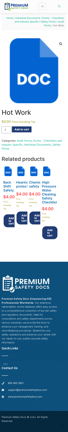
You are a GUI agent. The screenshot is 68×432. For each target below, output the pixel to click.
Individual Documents (28, 18)
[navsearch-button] (60, 6)
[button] (61, 44)
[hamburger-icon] (42, 6)
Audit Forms (24, 140)
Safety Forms (48, 21)
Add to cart (22, 129)
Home (9, 18)
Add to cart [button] (11, 220)
